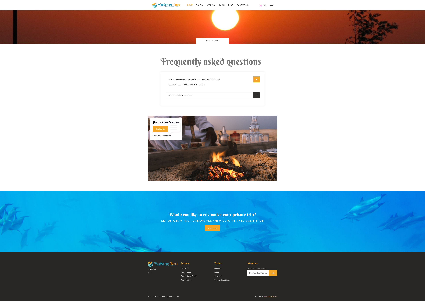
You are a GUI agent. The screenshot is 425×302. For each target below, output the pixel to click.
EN (264, 5)
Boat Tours (185, 268)
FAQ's (221, 5)
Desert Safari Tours (188, 276)
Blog (230, 5)
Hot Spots (218, 276)
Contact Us (242, 5)
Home (190, 5)
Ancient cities (186, 280)
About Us (211, 5)
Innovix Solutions (270, 297)
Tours (199, 5)
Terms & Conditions (222, 280)
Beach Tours (186, 272)
